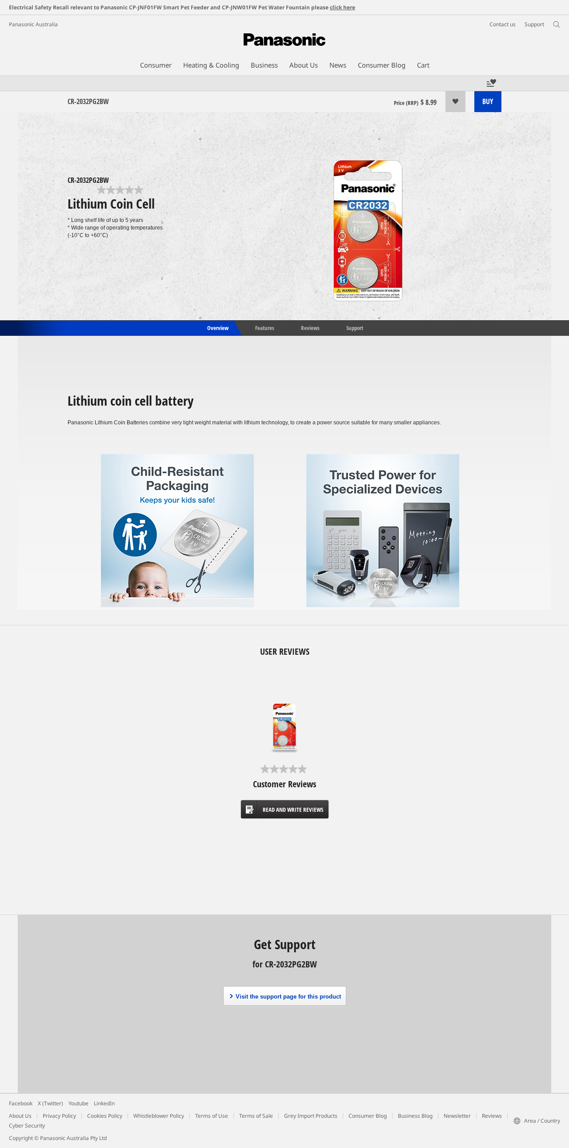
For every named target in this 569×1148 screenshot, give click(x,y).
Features (264, 327)
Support (354, 327)
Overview (217, 327)
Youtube (78, 1103)
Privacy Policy (59, 1116)
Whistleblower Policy (158, 1116)
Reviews (310, 327)
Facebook (20, 1103)
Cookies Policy (104, 1116)
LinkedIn (104, 1103)
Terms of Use (211, 1116)
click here (342, 7)
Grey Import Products (310, 1116)
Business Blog (415, 1116)
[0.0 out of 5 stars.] (121, 189)
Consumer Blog (368, 1116)
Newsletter (457, 1116)
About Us (20, 1116)
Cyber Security (27, 1125)
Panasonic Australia (33, 24)
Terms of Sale (256, 1116)
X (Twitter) (50, 1103)
